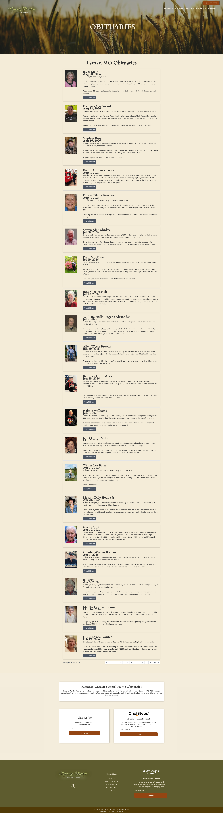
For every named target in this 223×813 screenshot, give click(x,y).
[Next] (158, 662)
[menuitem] (168, 9)
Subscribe (84, 733)
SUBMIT (151, 795)
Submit (138, 734)
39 (150, 663)
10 (142, 663)
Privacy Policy (103, 811)
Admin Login (120, 811)
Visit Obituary (89, 97)
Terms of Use (112, 811)
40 (155, 663)
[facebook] (73, 786)
